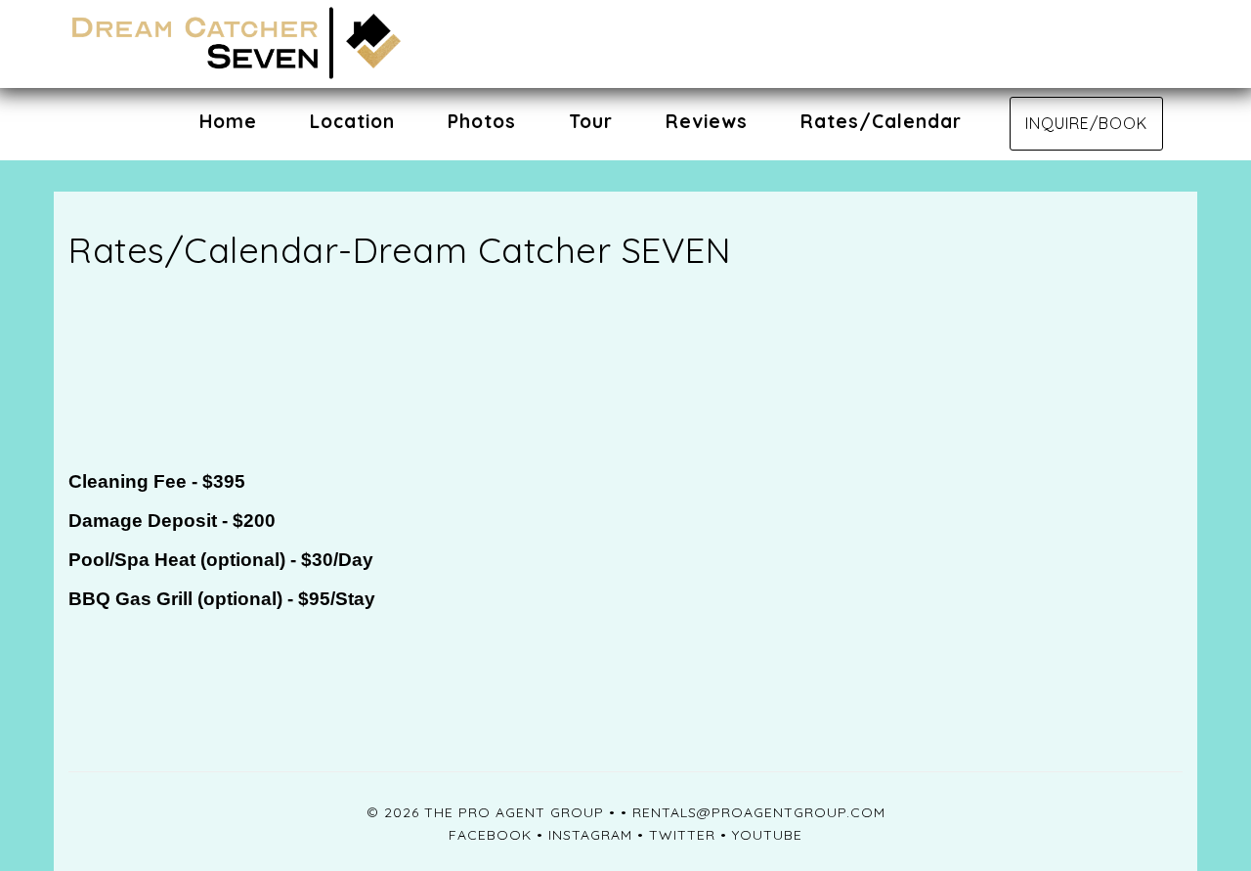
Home (228, 121)
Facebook (490, 835)
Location (352, 121)
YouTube (767, 835)
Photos (482, 121)
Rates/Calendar (881, 121)
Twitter (682, 835)
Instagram (590, 835)
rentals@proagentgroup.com (758, 812)
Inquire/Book (1086, 123)
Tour (591, 121)
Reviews (707, 121)
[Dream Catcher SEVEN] (347, 44)
